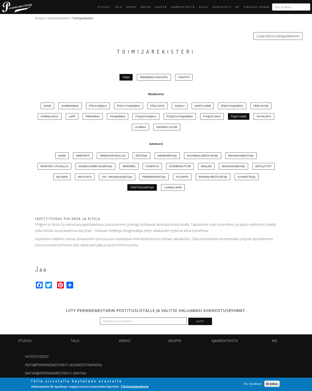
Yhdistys (184, 77)
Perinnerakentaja (154, 177)
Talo (118, 6)
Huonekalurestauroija (202, 155)
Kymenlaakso (50, 116)
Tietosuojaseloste (135, 386)
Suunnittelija (247, 177)
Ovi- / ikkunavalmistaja (117, 177)
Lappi (72, 116)
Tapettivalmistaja (142, 187)
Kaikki (47, 106)
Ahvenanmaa (70, 106)
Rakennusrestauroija (213, 177)
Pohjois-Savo (212, 116)
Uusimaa (140, 127)
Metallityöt (263, 166)
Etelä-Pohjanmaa (128, 106)
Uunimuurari (173, 187)
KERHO (131, 6)
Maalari (206, 166)
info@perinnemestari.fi (47, 365)
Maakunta (156, 94)
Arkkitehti (83, 155)
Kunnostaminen (58, 18)
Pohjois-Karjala (145, 116)
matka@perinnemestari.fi (48, 373)
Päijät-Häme (238, 116)
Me (237, 6)
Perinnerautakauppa (154, 77)
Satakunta (264, 116)
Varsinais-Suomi (166, 127)
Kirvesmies (128, 166)
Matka (146, 6)
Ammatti (156, 144)
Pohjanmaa (117, 116)
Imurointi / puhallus (54, 166)
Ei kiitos (272, 383)
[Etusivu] (16, 7)
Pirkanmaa (93, 116)
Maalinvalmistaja (233, 166)
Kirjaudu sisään (257, 6)
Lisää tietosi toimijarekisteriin (277, 36)
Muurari (62, 177)
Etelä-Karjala (98, 106)
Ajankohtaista (183, 6)
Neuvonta (85, 177)
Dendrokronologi (112, 155)
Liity (200, 321)
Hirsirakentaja (167, 155)
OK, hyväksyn (252, 384)
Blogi (203, 6)
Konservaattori (180, 166)
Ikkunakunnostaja (241, 155)
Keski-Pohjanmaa (232, 106)
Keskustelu (222, 6)
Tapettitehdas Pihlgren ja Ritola (67, 219)
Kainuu (179, 106)
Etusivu (104, 6)
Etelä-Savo (157, 106)
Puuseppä (182, 177)
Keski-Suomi (260, 106)
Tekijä (126, 77)
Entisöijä (141, 155)
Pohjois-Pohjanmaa (180, 116)
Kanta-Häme (203, 106)
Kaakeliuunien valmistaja (95, 166)
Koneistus (152, 166)
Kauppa (161, 6)
